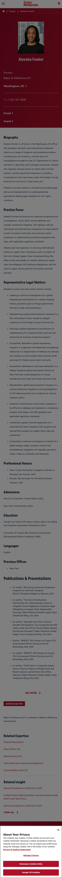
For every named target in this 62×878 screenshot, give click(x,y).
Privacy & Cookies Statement (17, 849)
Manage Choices (31, 855)
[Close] (58, 830)
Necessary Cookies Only (31, 864)
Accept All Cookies (31, 872)
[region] (31, 852)
